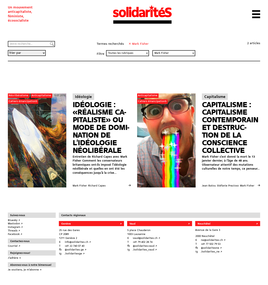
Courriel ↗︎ (14, 246)
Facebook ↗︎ (15, 234)
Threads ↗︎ (14, 230)
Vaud (132, 223)
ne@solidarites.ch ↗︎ (213, 240)
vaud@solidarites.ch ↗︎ (146, 238)
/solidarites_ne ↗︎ (211, 251)
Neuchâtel (204, 223)
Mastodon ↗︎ (15, 223)
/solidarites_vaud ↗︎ (145, 249)
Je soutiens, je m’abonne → (24, 269)
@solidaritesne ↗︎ (211, 248)
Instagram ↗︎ (15, 227)
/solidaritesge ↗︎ (75, 253)
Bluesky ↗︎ (14, 220)
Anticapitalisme (41, 95)
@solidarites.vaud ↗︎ (145, 246)
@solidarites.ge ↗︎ (75, 249)
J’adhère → (14, 258)
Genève (66, 223)
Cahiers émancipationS (23, 101)
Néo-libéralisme (18, 95)
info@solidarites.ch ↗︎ (78, 242)
